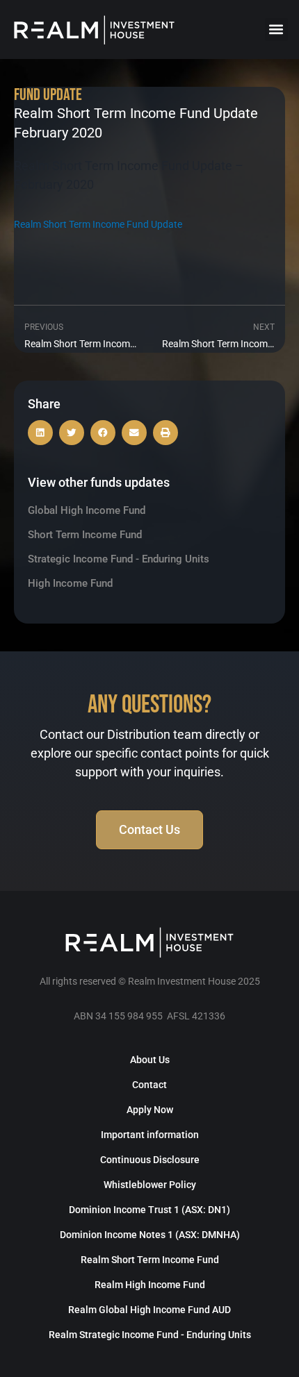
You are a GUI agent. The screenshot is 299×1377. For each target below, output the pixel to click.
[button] (276, 29)
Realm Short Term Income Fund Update (98, 225)
